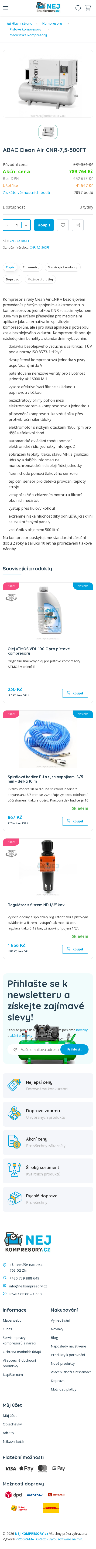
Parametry (31, 267)
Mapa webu (12, 1320)
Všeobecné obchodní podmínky (19, 1363)
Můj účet (10, 1415)
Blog (54, 1337)
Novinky (57, 1329)
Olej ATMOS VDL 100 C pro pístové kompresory (39, 651)
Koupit (44, 225)
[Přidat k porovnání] (78, 225)
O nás (7, 1329)
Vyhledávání (60, 1320)
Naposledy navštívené (68, 1346)
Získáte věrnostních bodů (26, 192)
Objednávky (12, 1424)
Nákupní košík (13, 1441)
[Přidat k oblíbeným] (63, 225)
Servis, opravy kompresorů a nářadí (19, 1340)
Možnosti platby (40, 279)
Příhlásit (74, 1049)
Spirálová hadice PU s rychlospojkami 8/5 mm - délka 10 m (45, 779)
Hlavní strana (22, 23)
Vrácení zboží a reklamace (71, 1372)
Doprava (12, 279)
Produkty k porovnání (68, 1354)
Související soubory (63, 267)
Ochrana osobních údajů (22, 1351)
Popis (10, 267)
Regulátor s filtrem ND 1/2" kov (36, 904)
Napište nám (13, 1374)
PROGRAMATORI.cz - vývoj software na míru (49, 1539)
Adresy (8, 1432)
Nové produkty (63, 1363)
